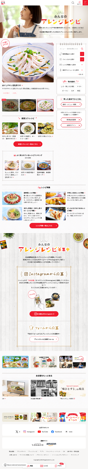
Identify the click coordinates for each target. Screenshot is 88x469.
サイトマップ (75, 455)
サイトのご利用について (27, 455)
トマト (79, 86)
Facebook (58, 432)
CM (64, 451)
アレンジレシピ (32, 451)
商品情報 (11, 451)
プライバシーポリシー (42, 455)
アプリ (42, 451)
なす (72, 91)
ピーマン (65, 91)
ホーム (3, 7)
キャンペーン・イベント (53, 451)
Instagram (31, 432)
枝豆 (78, 91)
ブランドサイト (21, 451)
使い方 (81, 74)
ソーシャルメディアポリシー (60, 455)
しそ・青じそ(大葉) (67, 86)
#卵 (4, 95)
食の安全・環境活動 (73, 451)
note (70, 432)
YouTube (45, 432)
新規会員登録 (71, 120)
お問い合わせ (13, 455)
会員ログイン (71, 125)
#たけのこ (11, 95)
